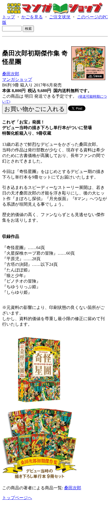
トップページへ (17, 497)
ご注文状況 (59, 17)
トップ (8, 17)
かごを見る (32, 17)
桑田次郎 (10, 74)
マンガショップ (17, 79)
